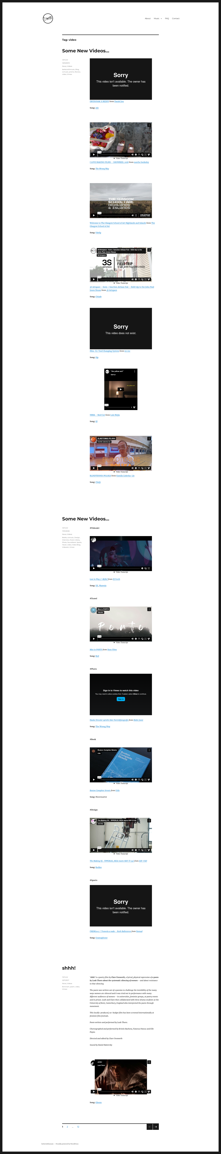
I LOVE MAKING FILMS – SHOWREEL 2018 (109, 162)
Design (77, 537)
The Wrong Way (103, 726)
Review (77, 72)
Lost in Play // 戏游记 (99, 579)
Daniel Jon (119, 101)
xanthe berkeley (141, 162)
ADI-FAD (143, 861)
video (64, 74)
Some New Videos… (85, 51)
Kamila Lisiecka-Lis (125, 476)
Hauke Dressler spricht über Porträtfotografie (109, 720)
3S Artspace (111, 290)
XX (97, 585)
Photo (64, 542)
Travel (64, 545)
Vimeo (69, 74)
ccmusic (65, 72)
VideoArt (65, 547)
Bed (97, 656)
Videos (69, 66)
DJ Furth (116, 579)
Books (64, 537)
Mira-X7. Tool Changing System (104, 351)
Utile (118, 790)
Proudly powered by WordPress (67, 1144)
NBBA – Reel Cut (97, 415)
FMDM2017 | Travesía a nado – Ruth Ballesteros (110, 931)
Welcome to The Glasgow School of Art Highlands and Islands (118, 223)
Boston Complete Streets (100, 790)
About (148, 18)
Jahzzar (65, 60)
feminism (65, 987)
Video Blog (76, 545)
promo (71, 72)
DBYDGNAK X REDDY (99, 101)
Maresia (102, 585)
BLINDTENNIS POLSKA (100, 476)
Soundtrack (71, 542)
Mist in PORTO (96, 649)
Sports (79, 542)
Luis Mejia (115, 415)
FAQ (167, 18)
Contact (176, 18)
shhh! (69, 968)
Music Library (75, 540)
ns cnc (127, 351)
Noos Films (112, 649)
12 (79, 1126)
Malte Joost (138, 720)
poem (72, 987)
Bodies (99, 867)
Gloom (99, 1102)
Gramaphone (102, 938)
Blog (77, 69)
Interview (65, 540)
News (64, 66)
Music (156, 18)
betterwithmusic (68, 69)
